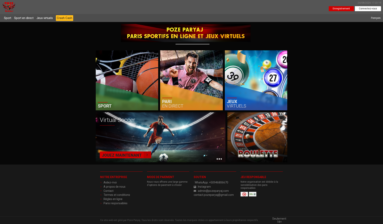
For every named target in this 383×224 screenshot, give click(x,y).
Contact (109, 190)
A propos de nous (114, 186)
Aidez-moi (110, 182)
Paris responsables (115, 203)
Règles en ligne (113, 199)
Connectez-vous (368, 8)
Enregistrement (341, 8)
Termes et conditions (117, 194)
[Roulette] (257, 137)
